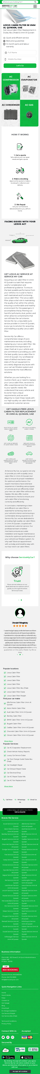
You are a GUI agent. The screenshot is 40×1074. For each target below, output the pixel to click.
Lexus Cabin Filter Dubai (16, 692)
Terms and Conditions (9, 1021)
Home (4, 992)
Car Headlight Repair (14, 765)
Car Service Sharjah (8, 1013)
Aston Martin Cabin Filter (16, 708)
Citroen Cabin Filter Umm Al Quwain (20, 735)
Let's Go (20, 66)
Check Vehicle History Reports (18, 752)
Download (5, 1008)
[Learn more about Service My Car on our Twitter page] (3, 1037)
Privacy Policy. (23, 1067)
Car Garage (5, 1003)
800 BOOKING (10, 969)
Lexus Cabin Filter (13, 673)
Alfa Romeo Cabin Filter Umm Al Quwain (19, 703)
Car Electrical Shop (14, 773)
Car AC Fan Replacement (16, 780)
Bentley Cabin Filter (14, 716)
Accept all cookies (20, 1071)
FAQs (3, 998)
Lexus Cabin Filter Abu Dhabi (17, 688)
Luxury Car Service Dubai (16, 755)
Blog (3, 1005)
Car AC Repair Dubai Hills (16, 777)
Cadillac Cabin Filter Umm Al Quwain (20, 727)
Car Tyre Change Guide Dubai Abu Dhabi (19, 760)
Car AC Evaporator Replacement (19, 748)
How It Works (6, 995)
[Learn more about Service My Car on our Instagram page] (12, 1037)
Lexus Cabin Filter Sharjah (16, 696)
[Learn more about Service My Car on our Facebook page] (7, 1037)
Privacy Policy (6, 1023)
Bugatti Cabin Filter (14, 724)
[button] (18, 600)
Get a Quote (20, 812)
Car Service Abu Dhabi (9, 1016)
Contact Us (5, 1000)
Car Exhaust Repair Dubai (16, 769)
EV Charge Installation (9, 1011)
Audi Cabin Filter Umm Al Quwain (19, 712)
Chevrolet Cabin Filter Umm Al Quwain (21, 731)
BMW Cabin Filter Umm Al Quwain (20, 720)
